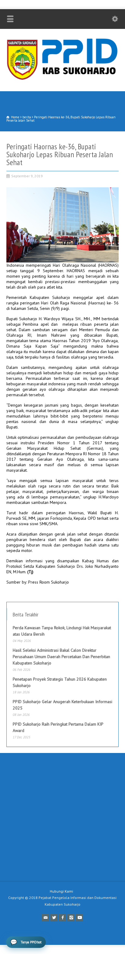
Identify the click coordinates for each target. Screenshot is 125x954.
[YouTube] (79, 917)
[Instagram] (71, 917)
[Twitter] (54, 917)
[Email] (45, 917)
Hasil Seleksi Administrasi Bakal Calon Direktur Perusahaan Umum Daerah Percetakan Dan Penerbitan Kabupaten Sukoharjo (61, 656)
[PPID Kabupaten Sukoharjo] (62, 78)
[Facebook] (62, 917)
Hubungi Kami (61, 891)
